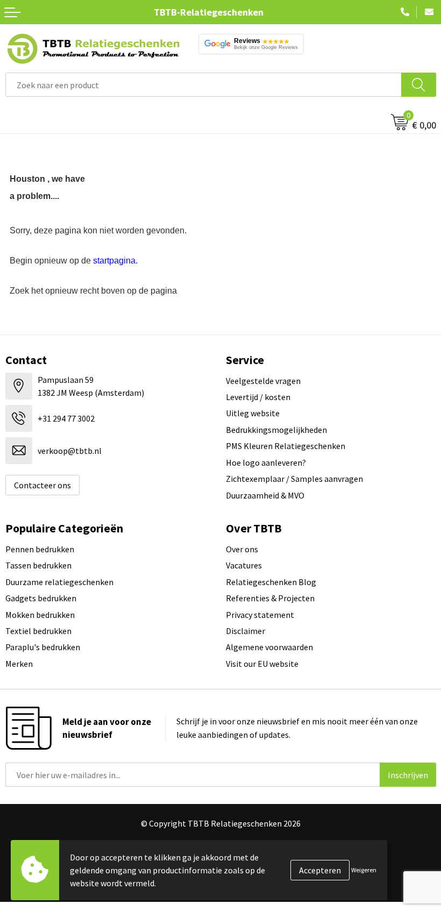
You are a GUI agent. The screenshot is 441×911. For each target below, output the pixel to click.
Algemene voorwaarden (269, 647)
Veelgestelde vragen (263, 380)
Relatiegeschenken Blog (271, 582)
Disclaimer (245, 630)
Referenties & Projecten (270, 598)
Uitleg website (253, 413)
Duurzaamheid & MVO (265, 495)
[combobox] (203, 85)
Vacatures (244, 565)
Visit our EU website (262, 663)
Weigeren (363, 870)
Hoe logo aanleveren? (266, 462)
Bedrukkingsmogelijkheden (276, 429)
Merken (19, 663)
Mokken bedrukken (40, 614)
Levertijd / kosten (258, 397)
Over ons (242, 549)
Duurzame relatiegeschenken (59, 582)
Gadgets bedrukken (40, 598)
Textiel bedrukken (38, 630)
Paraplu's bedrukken (42, 647)
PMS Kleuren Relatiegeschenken (285, 445)
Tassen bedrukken (38, 565)
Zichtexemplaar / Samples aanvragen (294, 478)
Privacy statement (260, 614)
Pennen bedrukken (39, 549)
